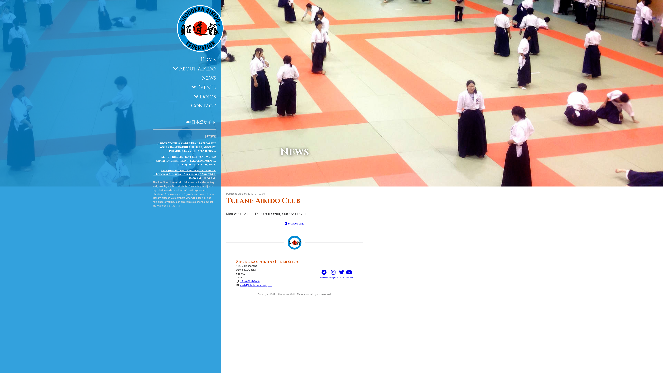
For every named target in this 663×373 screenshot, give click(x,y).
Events (206, 87)
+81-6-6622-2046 (250, 281)
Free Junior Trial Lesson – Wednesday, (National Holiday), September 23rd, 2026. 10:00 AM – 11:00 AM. (184, 174)
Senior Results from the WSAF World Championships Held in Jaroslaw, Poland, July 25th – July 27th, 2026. (186, 160)
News (208, 78)
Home (208, 59)
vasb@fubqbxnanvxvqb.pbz (256, 285)
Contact (203, 105)
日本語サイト (203, 122)
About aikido (197, 68)
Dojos (208, 96)
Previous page (295, 223)
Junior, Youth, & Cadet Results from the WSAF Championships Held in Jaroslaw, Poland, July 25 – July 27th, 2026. (186, 147)
